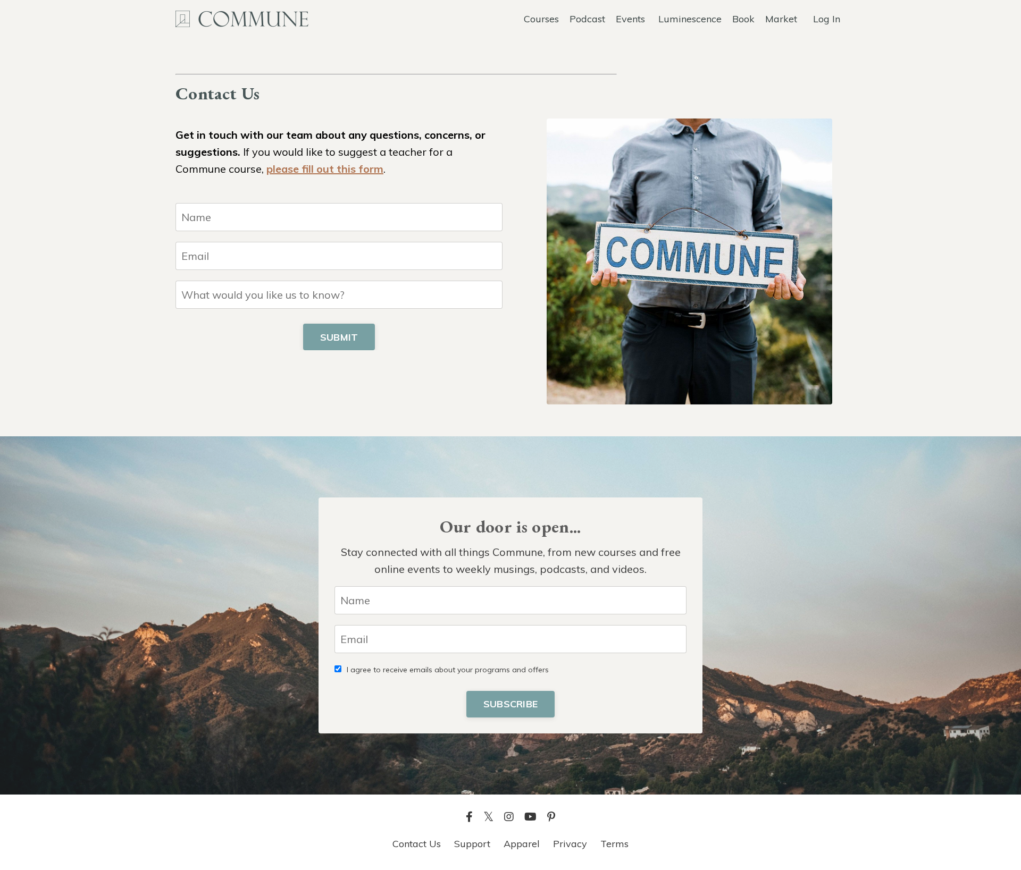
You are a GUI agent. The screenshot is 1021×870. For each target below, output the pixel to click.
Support (472, 844)
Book (743, 19)
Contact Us (416, 844)
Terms (614, 844)
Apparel (522, 844)
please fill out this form (324, 168)
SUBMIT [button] (339, 337)
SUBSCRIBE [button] (510, 704)
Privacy (570, 844)
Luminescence (690, 19)
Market (781, 19)
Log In (826, 19)
